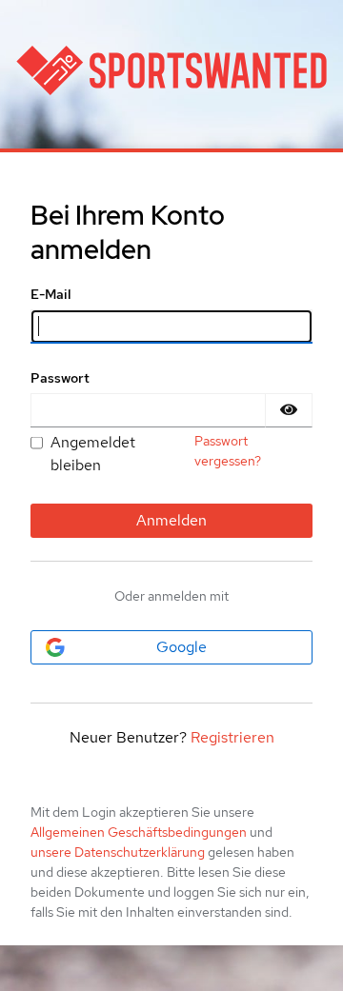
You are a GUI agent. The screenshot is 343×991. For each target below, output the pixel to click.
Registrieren (232, 737)
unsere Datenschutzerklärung (117, 852)
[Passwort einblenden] (289, 410)
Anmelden (171, 520)
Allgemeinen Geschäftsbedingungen (138, 832)
